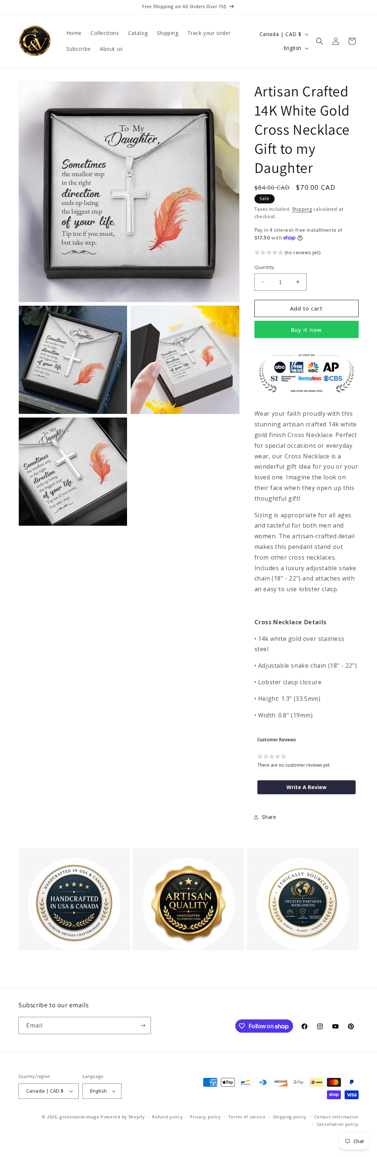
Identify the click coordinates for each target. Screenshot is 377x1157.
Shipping (302, 209)
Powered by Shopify (123, 1116)
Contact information (336, 1116)
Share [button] (269, 816)
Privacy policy (205, 1116)
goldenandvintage (79, 1116)
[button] (319, 41)
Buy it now (306, 329)
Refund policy (167, 1116)
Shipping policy (290, 1116)
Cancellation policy (338, 1124)
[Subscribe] (142, 1025)
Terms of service (247, 1116)
